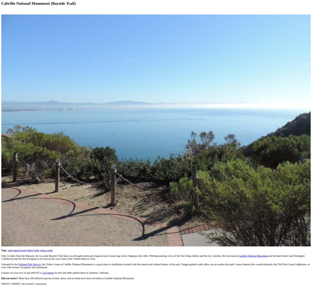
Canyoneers (48, 272)
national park (19, 250)
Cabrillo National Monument (253, 256)
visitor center (46, 250)
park (10, 250)
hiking (30, 250)
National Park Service (29, 264)
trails (36, 250)
